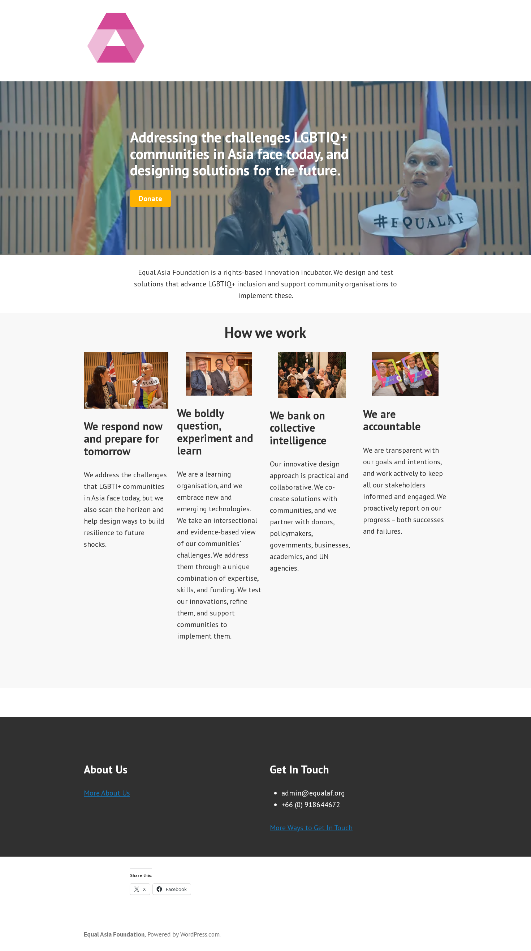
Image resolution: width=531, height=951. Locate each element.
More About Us (107, 793)
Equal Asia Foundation (114, 934)
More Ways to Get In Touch (311, 827)
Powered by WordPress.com (183, 934)
